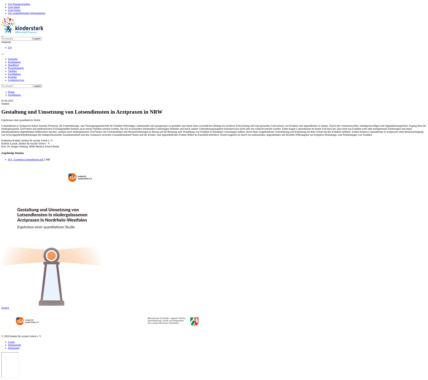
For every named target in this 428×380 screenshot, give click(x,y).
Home (11, 92)
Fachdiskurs (14, 95)
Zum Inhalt (14, 7)
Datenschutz (14, 345)
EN (10, 47)
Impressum (14, 348)
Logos (11, 342)
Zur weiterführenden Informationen (26, 13)
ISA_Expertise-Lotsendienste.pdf (26, 159)
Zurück (5, 307)
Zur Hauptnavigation (19, 4)
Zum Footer (14, 10)
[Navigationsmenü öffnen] (2, 54)
